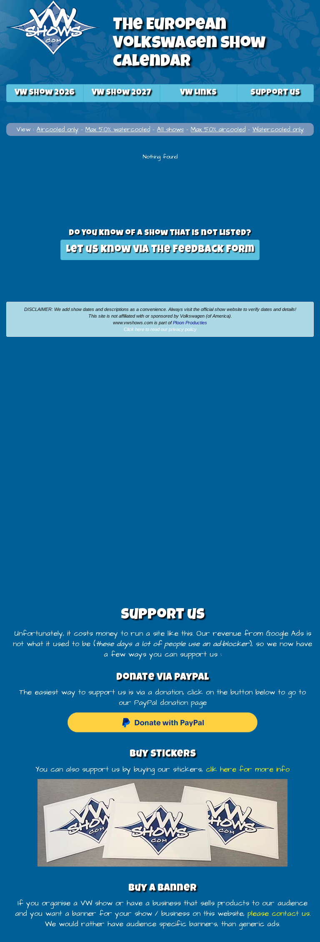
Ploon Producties (190, 322)
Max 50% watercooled (117, 129)
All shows (170, 129)
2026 (45, 93)
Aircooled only (57, 129)
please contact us (279, 914)
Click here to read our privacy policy (160, 329)
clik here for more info (248, 769)
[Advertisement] (80, 405)
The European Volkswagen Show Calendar (189, 44)
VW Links (198, 93)
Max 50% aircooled (218, 129)
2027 (121, 93)
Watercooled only (278, 129)
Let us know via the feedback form (160, 250)
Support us (275, 93)
